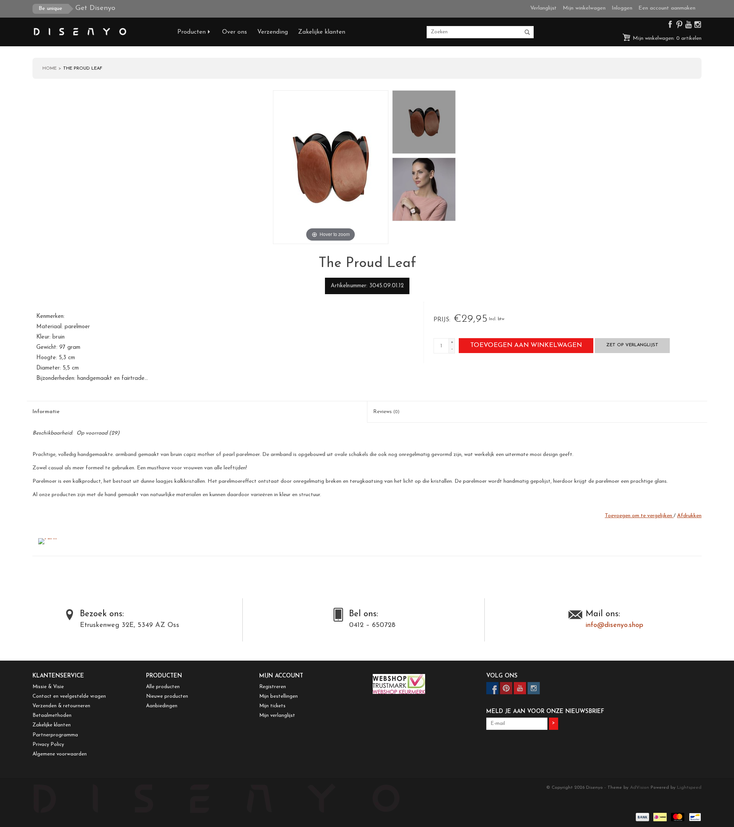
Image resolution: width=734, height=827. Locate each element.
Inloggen (622, 8)
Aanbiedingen (161, 705)
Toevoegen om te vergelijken (639, 516)
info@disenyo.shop (614, 625)
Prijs (441, 320)
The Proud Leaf (82, 68)
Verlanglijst (543, 8)
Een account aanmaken (666, 8)
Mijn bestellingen (278, 696)
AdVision (639, 787)
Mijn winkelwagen (584, 8)
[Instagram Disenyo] (698, 26)
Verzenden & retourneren (61, 705)
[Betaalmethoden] (642, 816)
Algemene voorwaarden (59, 754)
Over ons (234, 32)
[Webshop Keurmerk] (424, 684)
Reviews (386, 412)
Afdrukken (689, 516)
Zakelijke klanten (321, 32)
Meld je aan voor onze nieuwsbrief (545, 712)
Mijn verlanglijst (277, 715)
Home (49, 68)
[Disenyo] (99, 32)
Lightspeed (689, 787)
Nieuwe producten (167, 696)
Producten (191, 32)
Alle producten (163, 686)
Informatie (46, 412)
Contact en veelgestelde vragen (69, 696)
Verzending (272, 32)
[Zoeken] (527, 32)
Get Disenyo (77, 8)
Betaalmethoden (51, 715)
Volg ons (502, 676)
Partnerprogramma (55, 735)
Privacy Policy (48, 744)
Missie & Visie (48, 686)
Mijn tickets (272, 705)
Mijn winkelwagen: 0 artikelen (666, 38)
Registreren (272, 686)
